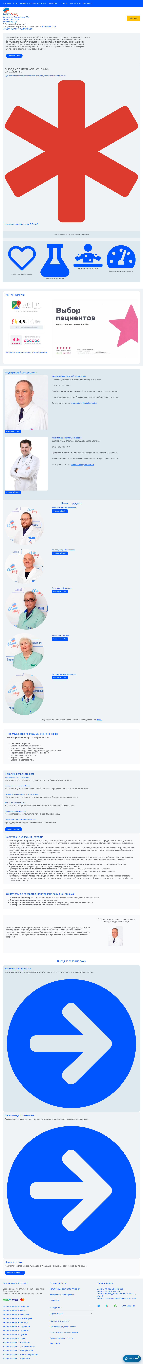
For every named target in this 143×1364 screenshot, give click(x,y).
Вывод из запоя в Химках (14, 1310)
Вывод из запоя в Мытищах (16, 1322)
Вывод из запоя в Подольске (16, 1326)
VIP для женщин (25, 29)
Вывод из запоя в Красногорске (17, 1318)
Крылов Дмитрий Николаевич (63, 550)
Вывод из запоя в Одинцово (16, 1330)
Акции (133, 18)
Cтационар (7, 3)
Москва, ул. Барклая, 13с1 (109, 1291)
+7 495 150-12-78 (11, 19)
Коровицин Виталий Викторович (64, 508)
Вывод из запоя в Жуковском (16, 1342)
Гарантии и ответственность (61, 1338)
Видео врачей (86, 3)
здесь (99, 720)
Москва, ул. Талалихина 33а (16, 17)
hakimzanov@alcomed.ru (82, 464)
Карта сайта (55, 1343)
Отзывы (15, 3)
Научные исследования (59, 1321)
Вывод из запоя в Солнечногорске (19, 1346)
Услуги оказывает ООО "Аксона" (65, 1289)
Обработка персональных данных (64, 1332)
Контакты (69, 3)
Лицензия (54, 1300)
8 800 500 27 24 (10, 22)
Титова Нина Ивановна (60, 636)
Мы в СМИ (77, 3)
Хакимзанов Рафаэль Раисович (66, 438)
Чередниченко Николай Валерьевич (69, 376)
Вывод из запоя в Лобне (14, 1338)
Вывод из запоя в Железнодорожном (20, 1354)
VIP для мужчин (10, 29)
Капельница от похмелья (19, 1115)
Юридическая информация (62, 1295)
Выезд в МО (55, 1308)
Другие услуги (56, 1313)
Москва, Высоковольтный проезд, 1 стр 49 (116, 1298)
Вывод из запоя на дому (71, 961)
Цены (63, 3)
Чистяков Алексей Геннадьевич (64, 674)
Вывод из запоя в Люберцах (16, 1306)
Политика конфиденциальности (63, 1327)
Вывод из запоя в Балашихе (16, 1314)
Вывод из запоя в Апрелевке (16, 1359)
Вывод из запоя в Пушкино (15, 1334)
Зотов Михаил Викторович (62, 588)
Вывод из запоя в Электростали (18, 1350)
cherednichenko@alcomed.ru (84, 403)
